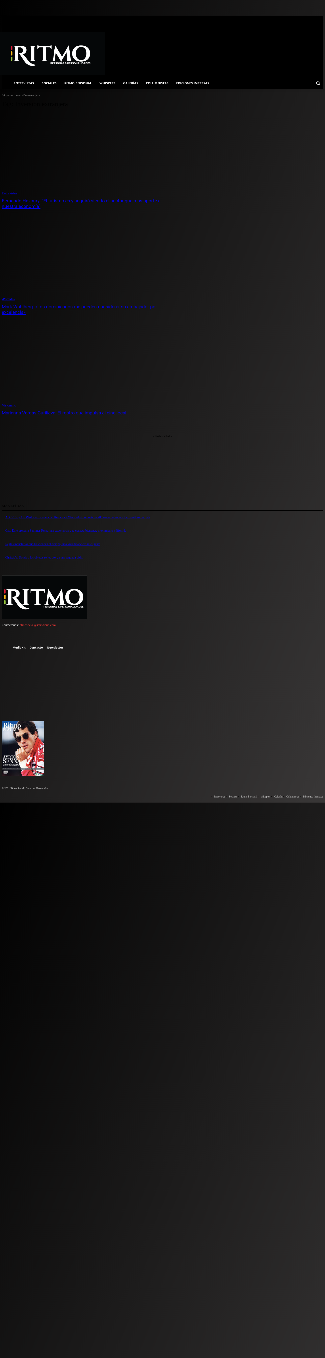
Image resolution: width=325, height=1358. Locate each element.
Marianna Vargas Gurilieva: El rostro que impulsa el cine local (64, 413)
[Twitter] (32, 636)
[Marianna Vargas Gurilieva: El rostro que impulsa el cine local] (85, 365)
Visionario (9, 405)
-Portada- (8, 299)
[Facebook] (7, 636)
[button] (318, 83)
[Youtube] (45, 636)
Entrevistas (9, 193)
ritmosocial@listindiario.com (38, 625)
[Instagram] (20, 636)
